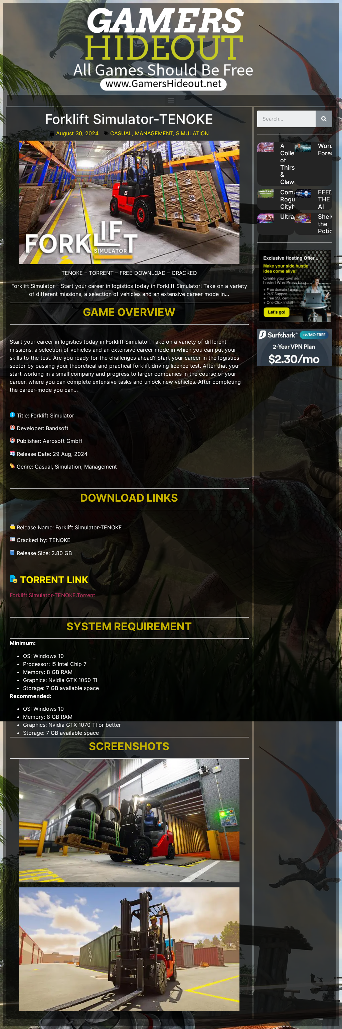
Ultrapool (293, 216)
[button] (170, 100)
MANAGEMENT (154, 133)
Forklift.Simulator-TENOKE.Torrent (52, 595)
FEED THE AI (325, 199)
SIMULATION (192, 133)
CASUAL (121, 133)
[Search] (324, 119)
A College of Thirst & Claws (291, 163)
